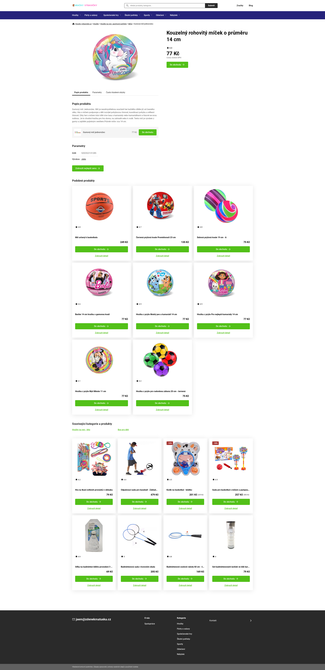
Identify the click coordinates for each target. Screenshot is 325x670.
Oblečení (160, 15)
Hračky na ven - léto (81, 429)
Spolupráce (149, 624)
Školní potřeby (131, 15)
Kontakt (212, 620)
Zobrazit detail (101, 256)
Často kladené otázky (115, 92)
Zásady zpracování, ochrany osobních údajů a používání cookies (116, 667)
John (83, 159)
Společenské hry (111, 15)
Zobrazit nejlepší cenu (85, 168)
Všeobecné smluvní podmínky (82, 667)
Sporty (147, 15)
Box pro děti (123, 429)
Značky (240, 5)
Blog (251, 5)
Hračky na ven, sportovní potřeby (113, 24)
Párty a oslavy (91, 15)
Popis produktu (81, 92)
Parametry (97, 92)
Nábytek (173, 15)
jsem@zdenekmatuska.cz (93, 619)
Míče (130, 24)
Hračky (75, 15)
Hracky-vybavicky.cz (83, 24)
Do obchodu (147, 132)
